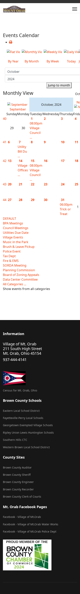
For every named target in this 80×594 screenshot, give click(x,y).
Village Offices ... (23, 170)
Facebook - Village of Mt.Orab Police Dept (29, 531)
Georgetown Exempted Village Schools (28, 425)
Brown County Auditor (17, 467)
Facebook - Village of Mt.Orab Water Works (30, 524)
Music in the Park (15, 242)
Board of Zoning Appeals (21, 275)
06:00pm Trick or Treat (66, 209)
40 (4, 118)
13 (9, 161)
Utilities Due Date (16, 232)
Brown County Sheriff (17, 475)
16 (45, 161)
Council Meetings (15, 228)
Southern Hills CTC (15, 440)
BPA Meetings (13, 223)
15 (32, 161)
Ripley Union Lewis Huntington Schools (28, 432)
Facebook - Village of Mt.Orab (22, 517)
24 (62, 184)
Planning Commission (19, 270)
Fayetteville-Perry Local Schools (23, 418)
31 (62, 200)
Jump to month (59, 85)
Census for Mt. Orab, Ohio (20, 390)
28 (20, 200)
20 (9, 184)
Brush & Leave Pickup (19, 247)
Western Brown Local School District (26, 447)
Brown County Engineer (18, 482)
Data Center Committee (20, 279)
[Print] (10, 42)
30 (45, 200)
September (18, 109)
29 (32, 200)
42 (4, 161)
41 (4, 142)
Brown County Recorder (18, 489)
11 (76, 142)
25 (76, 184)
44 (4, 200)
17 (62, 161)
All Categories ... (14, 284)
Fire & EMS (11, 261)
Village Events (13, 237)
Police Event (12, 251)
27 (9, 200)
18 (76, 161)
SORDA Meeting (14, 265)
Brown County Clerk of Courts (22, 496)
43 (4, 184)
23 (45, 184)
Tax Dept (9, 256)
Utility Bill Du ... (22, 151)
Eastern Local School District (21, 411)
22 (32, 184)
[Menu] (74, 9)
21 (20, 184)
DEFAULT (9, 218)
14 (20, 161)
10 (62, 142)
